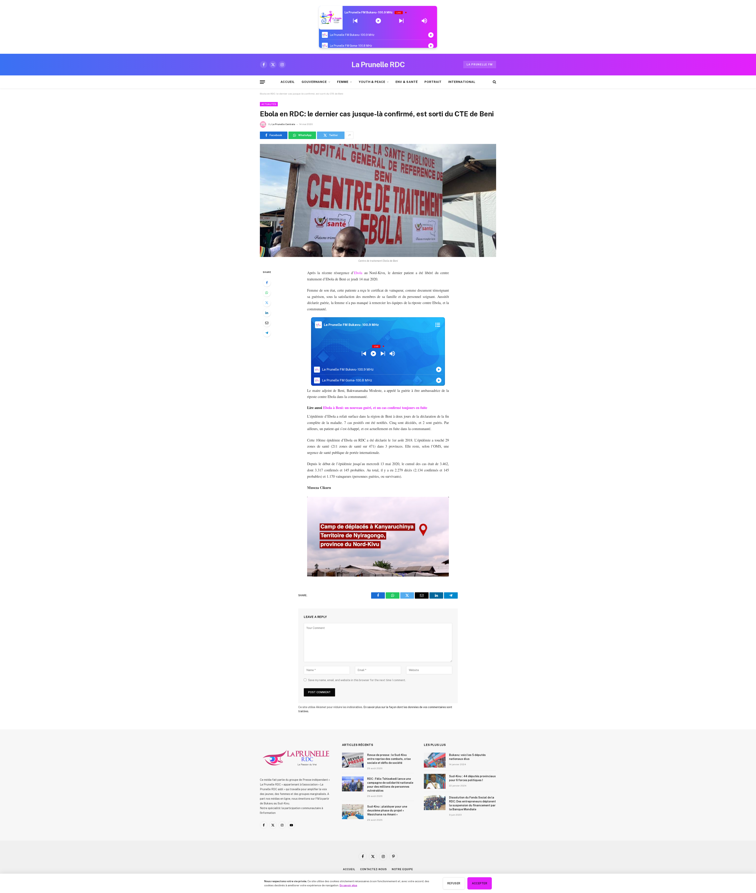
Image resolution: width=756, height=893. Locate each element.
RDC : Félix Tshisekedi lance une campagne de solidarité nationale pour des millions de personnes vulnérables (390, 784)
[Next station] (355, 21)
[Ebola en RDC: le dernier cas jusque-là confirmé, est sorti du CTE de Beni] (378, 200)
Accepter (479, 883)
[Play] (378, 21)
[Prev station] (401, 21)
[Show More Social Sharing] (349, 135)
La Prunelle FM (480, 64)
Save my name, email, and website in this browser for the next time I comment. (357, 680)
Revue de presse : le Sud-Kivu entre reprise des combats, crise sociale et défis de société (389, 758)
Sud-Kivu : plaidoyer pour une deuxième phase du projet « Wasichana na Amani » (387, 810)
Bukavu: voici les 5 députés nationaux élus (467, 756)
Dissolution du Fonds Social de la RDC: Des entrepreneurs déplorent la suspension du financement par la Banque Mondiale (472, 803)
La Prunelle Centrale (283, 124)
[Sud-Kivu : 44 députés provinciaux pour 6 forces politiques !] (435, 781)
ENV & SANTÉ (407, 81)
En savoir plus (348, 885)
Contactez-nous (373, 869)
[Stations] (438, 325)
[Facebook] (267, 283)
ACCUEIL (288, 81)
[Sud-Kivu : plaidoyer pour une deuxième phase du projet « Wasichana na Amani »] (353, 811)
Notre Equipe (402, 869)
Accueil (349, 869)
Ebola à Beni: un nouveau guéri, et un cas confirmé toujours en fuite (375, 407)
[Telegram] (267, 333)
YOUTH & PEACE (372, 81)
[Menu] (262, 82)
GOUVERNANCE (314, 81)
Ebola (358, 272)
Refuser (453, 883)
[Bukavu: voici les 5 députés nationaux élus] (435, 760)
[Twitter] (267, 303)
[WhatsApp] (267, 293)
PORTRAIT (433, 81)
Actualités (268, 104)
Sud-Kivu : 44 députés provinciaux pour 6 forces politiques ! (472, 778)
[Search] (494, 82)
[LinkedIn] (267, 313)
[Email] (267, 323)
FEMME (342, 81)
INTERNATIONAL (461, 81)
